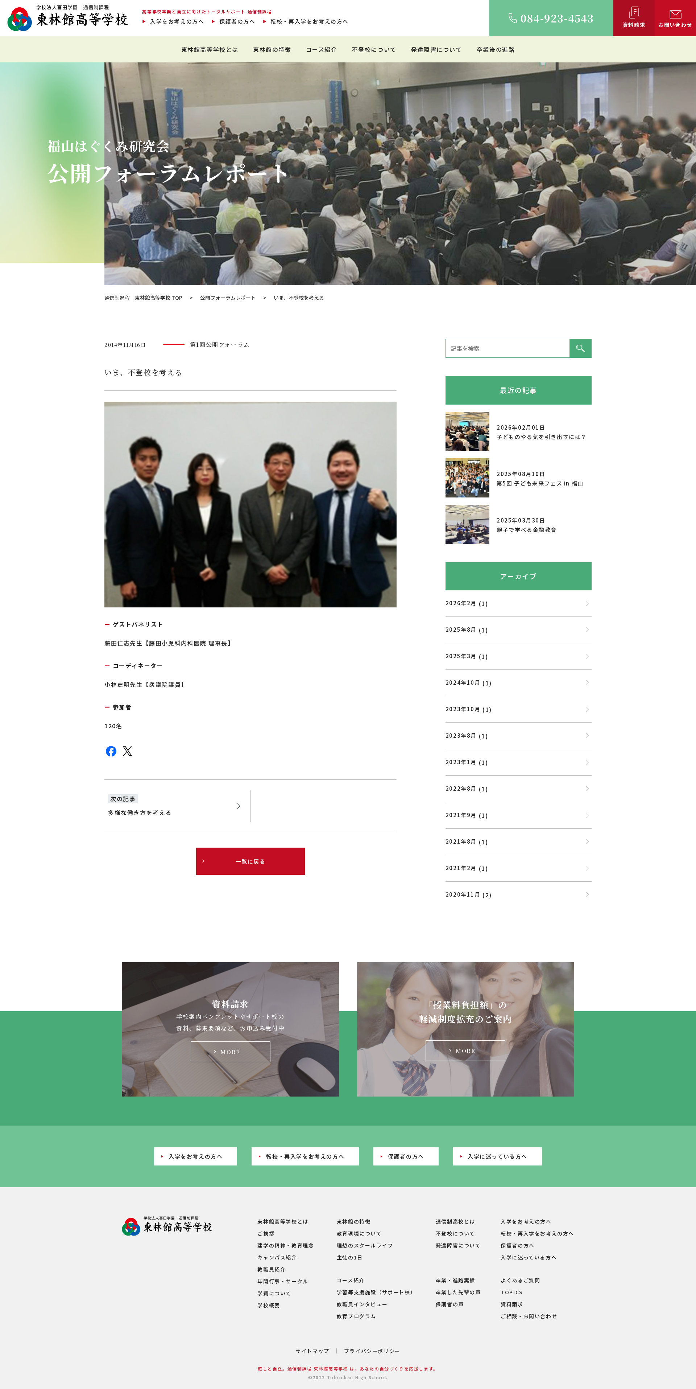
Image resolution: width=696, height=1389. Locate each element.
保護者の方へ (237, 21)
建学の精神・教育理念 (285, 1245)
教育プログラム (356, 1316)
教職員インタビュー (362, 1304)
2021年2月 (461, 868)
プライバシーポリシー (372, 1351)
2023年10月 (463, 709)
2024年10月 (463, 682)
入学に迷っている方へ (497, 1156)
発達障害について (436, 49)
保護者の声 (450, 1304)
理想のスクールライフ (365, 1245)
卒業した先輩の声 (458, 1292)
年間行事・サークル (282, 1281)
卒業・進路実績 (455, 1280)
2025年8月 (461, 629)
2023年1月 (461, 762)
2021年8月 (461, 841)
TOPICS (512, 1292)
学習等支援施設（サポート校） (376, 1292)
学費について (274, 1293)
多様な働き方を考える (140, 812)
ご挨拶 (265, 1233)
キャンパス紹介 (277, 1257)
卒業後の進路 (496, 49)
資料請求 (512, 1304)
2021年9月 (461, 815)
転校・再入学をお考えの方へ (309, 21)
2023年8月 (461, 735)
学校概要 (268, 1305)
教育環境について (359, 1233)
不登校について (374, 49)
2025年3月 (461, 656)
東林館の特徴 (272, 49)
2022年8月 (461, 788)
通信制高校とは (455, 1221)
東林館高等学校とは (210, 49)
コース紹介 (321, 49)
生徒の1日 (350, 1257)
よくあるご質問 (520, 1280)
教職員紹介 (271, 1269)
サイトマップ (312, 1351)
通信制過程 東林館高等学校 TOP (143, 297)
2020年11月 (463, 894)
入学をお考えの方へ (177, 21)
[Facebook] (111, 755)
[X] (127, 755)
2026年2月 (461, 603)
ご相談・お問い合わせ (529, 1316)
